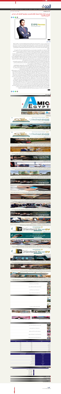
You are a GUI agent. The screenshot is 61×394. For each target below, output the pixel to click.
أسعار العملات (48, 339)
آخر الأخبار (48, 281)
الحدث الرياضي (30, 9)
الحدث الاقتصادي (40, 9)
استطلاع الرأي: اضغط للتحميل (47, 377)
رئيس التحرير (42, 385)
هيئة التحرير (37, 385)
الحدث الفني (26, 9)
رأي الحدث (12, 9)
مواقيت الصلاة (48, 367)
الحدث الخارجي (35, 9)
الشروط (31, 385)
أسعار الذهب (48, 351)
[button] (22, 104)
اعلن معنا (27, 385)
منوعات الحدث (37, 384)
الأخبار (44, 9)
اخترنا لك (49, 309)
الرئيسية (47, 9)
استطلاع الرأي (48, 376)
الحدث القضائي (16, 9)
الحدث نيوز (49, 385)
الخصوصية (34, 385)
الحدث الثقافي (21, 9)
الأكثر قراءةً (48, 323)
